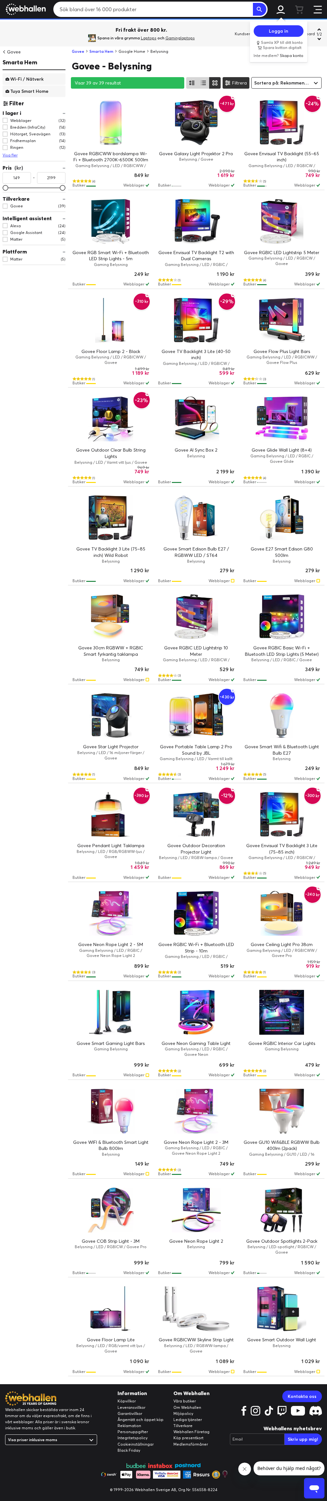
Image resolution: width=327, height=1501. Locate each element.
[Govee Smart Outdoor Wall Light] (281, 1308)
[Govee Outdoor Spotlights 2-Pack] (281, 1210)
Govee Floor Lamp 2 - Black (110, 351)
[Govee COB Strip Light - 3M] (110, 1210)
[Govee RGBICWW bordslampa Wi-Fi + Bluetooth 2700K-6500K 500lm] (110, 122)
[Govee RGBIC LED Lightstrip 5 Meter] (281, 221)
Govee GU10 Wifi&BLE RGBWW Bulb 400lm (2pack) (282, 1145)
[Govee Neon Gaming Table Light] (196, 1012)
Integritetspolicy (133, 1437)
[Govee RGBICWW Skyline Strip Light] (196, 1308)
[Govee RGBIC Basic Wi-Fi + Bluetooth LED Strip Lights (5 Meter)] (281, 616)
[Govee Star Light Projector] (110, 715)
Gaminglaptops (180, 38)
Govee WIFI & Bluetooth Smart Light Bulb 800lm (110, 1145)
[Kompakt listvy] (203, 83)
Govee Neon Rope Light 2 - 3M (196, 1142)
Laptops (148, 38)
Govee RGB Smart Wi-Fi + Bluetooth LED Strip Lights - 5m (110, 256)
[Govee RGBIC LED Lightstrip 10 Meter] (196, 616)
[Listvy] (192, 83)
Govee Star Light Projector (111, 747)
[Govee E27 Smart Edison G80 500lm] (281, 518)
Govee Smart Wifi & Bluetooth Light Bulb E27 (282, 750)
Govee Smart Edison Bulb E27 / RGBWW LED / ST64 (196, 552)
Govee (14, 52)
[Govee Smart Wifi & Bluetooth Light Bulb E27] (281, 715)
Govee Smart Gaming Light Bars (111, 1043)
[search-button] (259, 9)
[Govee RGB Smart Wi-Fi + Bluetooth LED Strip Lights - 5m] (110, 221)
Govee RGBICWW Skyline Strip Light (196, 1340)
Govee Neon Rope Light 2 (196, 1241)
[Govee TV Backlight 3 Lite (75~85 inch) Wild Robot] (110, 518)
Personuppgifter (133, 1431)
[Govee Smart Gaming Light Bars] (110, 1012)
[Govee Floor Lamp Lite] (110, 1308)
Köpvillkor (127, 1401)
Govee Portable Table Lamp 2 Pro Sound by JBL (196, 750)
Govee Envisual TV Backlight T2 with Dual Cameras (196, 256)
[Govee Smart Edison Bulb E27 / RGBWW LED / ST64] (196, 518)
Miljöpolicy (183, 1413)
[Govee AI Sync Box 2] (196, 419)
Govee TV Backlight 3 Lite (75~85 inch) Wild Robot (110, 552)
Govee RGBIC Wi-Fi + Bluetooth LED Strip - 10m (196, 948)
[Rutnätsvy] (215, 83)
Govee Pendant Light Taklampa (110, 845)
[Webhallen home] (25, 9)
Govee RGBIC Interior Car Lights (281, 1043)
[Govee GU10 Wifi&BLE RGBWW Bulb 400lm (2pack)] (281, 1111)
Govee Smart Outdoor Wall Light (281, 1340)
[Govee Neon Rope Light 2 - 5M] (110, 913)
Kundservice (246, 33)
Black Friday (129, 1450)
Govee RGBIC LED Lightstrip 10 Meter (196, 651)
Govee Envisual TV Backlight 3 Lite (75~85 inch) (281, 849)
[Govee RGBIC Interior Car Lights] (281, 1012)
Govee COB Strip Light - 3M (111, 1241)
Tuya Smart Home (29, 91)
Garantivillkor (130, 1413)
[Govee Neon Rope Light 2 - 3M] (196, 1111)
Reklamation (129, 1425)
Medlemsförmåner (190, 1444)
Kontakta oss (302, 1396)
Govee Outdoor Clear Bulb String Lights (111, 453)
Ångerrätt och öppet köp (141, 1419)
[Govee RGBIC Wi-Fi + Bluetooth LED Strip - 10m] (196, 913)
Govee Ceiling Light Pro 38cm (282, 944)
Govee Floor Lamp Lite (111, 1340)
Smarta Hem (20, 62)
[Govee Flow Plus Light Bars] (281, 320)
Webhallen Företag (191, 1431)
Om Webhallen (187, 1407)
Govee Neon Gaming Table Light (196, 1043)
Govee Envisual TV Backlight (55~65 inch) (281, 157)
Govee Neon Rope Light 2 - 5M (110, 944)
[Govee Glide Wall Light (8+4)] (281, 419)
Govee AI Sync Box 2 (196, 450)
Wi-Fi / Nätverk (26, 79)
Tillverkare (183, 1425)
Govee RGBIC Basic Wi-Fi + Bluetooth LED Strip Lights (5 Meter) (282, 651)
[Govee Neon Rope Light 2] (196, 1210)
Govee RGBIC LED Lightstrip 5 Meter (281, 252)
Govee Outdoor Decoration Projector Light (196, 849)
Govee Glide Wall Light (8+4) (282, 450)
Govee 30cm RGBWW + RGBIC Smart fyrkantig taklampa (110, 651)
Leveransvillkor (131, 1407)
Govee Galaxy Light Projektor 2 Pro (196, 154)
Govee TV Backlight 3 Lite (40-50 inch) (196, 355)
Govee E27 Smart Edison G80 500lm (282, 552)
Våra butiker (184, 1401)
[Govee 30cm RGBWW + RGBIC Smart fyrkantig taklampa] (110, 616)
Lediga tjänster (187, 1419)
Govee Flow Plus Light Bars (282, 351)
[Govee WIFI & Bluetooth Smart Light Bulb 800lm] (110, 1111)
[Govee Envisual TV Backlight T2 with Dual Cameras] (196, 221)
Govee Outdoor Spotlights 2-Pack (281, 1241)
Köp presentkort (188, 1437)
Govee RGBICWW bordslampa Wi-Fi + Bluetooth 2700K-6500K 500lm (110, 157)
